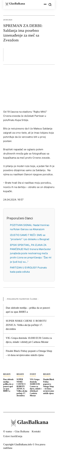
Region (6, 374)
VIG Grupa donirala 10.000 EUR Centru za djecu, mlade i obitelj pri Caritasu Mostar (35, 387)
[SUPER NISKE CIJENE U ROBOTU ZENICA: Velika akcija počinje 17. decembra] (22, 368)
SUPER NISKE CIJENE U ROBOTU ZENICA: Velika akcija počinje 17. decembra (26, 324)
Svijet (33, 374)
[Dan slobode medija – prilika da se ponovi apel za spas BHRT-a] (9, 368)
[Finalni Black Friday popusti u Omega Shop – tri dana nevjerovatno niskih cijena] (49, 368)
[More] (51, 54)
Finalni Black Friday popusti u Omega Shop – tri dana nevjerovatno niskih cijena (48, 386)
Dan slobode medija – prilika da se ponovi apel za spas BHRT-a (8, 385)
